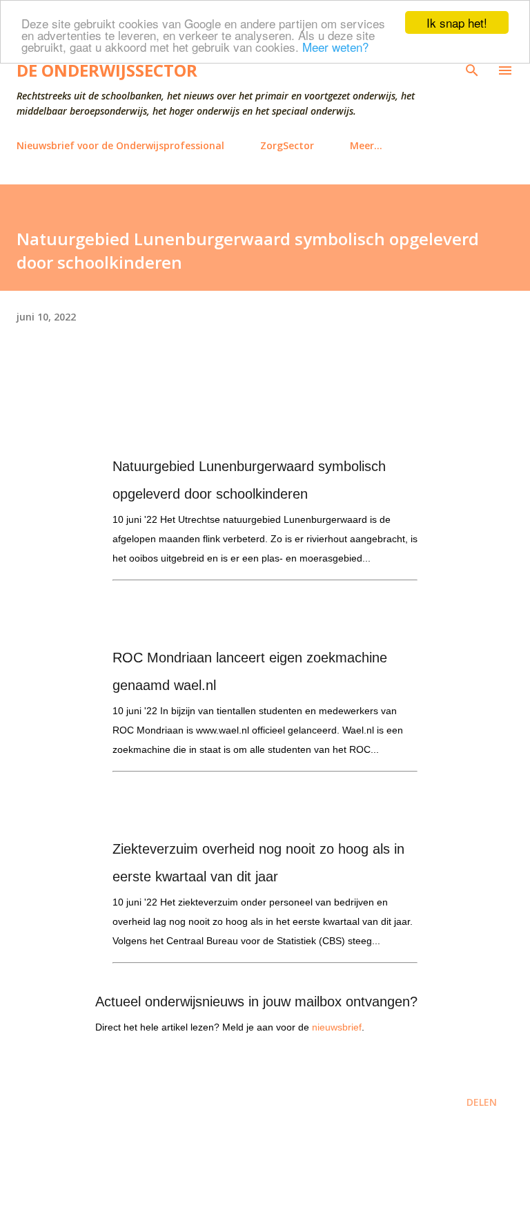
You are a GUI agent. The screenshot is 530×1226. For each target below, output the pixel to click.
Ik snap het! (456, 22)
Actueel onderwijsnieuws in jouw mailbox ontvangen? (256, 1001)
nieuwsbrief (337, 1027)
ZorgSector (287, 145)
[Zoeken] (472, 70)
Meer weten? (335, 46)
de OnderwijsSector (107, 70)
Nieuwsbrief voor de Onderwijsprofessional (120, 145)
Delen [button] (482, 1102)
